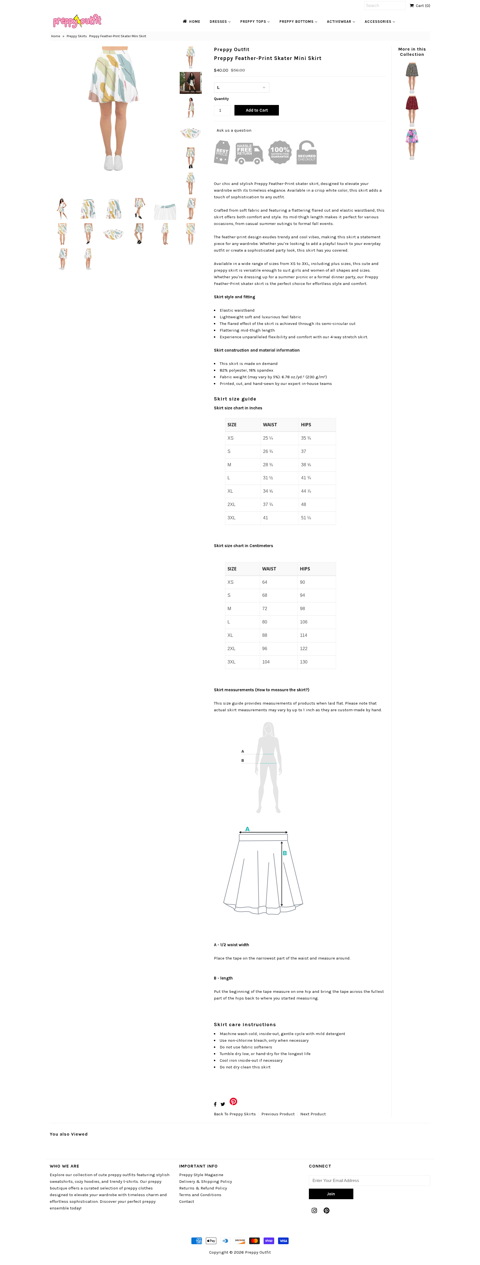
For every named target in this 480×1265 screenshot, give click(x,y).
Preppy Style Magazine (201, 1174)
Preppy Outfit (258, 1252)
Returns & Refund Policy (203, 1188)
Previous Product (278, 1113)
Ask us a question (234, 130)
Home (55, 36)
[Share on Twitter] (223, 1104)
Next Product (313, 1113)
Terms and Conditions (200, 1194)
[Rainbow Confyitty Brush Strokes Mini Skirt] (412, 158)
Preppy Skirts (77, 36)
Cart (422, 5)
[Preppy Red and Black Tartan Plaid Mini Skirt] (412, 125)
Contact (186, 1201)
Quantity (221, 99)
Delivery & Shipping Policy (205, 1181)
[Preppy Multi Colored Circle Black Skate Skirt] (412, 92)
